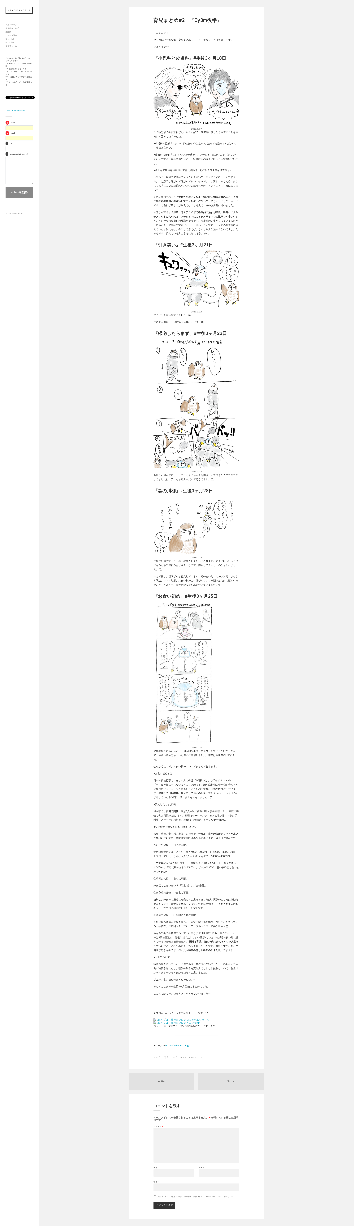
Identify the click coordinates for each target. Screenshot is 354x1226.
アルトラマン (11, 25)
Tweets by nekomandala (15, 110)
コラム (199, 1057)
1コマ (183, 1057)
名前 (155, 1168)
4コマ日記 (10, 42)
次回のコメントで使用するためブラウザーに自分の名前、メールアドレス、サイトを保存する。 (196, 1196)
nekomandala (19, 10)
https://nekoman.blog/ (177, 1045)
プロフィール (11, 46)
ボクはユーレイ (12, 28)
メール (201, 1168)
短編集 (8, 32)
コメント (158, 1126)
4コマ (191, 1057)
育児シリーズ (170, 1057)
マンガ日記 (10, 39)
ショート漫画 (11, 35)
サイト (156, 1182)
